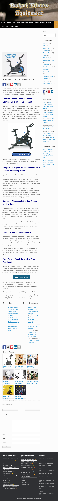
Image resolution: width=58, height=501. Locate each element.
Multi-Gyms (48, 22)
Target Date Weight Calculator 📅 (10, 475)
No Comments (18, 80)
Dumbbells (36, 22)
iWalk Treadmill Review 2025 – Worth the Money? (48, 105)
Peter (13, 80)
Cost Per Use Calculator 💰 (8, 480)
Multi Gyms (46, 64)
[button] (56, 24)
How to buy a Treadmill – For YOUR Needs (32, 334)
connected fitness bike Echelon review (30, 401)
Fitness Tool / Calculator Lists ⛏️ (10, 488)
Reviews (45, 69)
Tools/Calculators (48, 76)
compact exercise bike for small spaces (16, 401)
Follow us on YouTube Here (26, 488)
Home (4, 22)
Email (3, 438)
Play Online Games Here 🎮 (27, 472)
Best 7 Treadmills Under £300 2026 (48, 150)
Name (4, 434)
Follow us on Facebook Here (27, 486)
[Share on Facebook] (4, 84)
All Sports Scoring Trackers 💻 (27, 471)
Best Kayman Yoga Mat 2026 (45, 465)
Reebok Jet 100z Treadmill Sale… (10, 410)
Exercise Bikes (8, 400)
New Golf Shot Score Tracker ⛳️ (27, 465)
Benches (31, 22)
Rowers (18, 22)
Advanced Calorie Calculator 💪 (9, 460)
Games (16, 26)
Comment (4, 420)
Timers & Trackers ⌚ (7, 465)
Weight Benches (47, 83)
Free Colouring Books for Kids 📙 (28, 474)
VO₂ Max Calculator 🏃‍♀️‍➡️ (8, 479)
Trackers (2, 26)
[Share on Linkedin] (15, 84)
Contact (22, 478)
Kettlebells (42, 22)
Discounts (12, 26)
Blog (44, 45)
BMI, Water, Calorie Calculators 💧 (10, 467)
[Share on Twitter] (8, 84)
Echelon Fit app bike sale (18, 403)
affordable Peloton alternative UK (26, 400)
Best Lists (45, 43)
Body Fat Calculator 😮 (8, 473)
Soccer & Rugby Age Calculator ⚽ (10, 458)
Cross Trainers (24, 22)
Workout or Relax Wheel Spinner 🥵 (28, 459)
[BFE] (29, 9)
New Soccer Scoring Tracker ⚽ (27, 461)
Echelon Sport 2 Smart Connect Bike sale (30, 403)
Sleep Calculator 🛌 (7, 463)
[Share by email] (19, 84)
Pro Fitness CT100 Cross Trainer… (32, 410)
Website (4, 442)
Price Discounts (14, 400)
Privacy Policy (24, 482)
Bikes (14, 22)
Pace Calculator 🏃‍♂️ (7, 477)
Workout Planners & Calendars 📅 (10, 486)
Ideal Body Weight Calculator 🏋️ (9, 471)
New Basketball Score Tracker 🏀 (28, 467)
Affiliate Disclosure (25, 484)
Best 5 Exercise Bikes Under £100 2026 (13, 328)
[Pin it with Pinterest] (11, 84)
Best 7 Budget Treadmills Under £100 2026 (13, 314)
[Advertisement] (21, 41)
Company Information (25, 476)
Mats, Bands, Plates (48, 60)
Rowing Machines (48, 72)
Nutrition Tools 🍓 (6, 482)
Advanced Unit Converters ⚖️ (9, 462)
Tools (7, 26)
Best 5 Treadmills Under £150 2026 (48, 161)
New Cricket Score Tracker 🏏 (27, 469)
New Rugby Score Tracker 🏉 (27, 463)
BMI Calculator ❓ (7, 469)
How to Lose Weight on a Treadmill (34, 326)
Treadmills (9, 22)
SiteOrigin (39, 498)
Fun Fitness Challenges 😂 (8, 484)
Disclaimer (23, 480)
